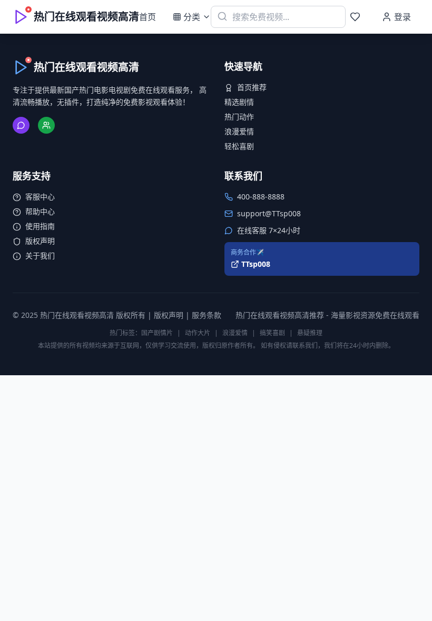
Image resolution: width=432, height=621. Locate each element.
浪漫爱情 (239, 131)
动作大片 (197, 332)
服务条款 (206, 315)
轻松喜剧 (239, 146)
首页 (147, 17)
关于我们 (40, 256)
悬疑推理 (309, 332)
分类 (191, 17)
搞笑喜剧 (272, 332)
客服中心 (40, 197)
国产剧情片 (157, 332)
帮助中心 (40, 211)
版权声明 (40, 241)
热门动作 (239, 117)
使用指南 (40, 226)
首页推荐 (252, 87)
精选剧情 (239, 102)
